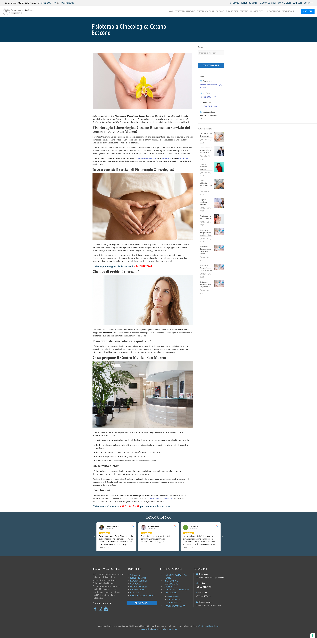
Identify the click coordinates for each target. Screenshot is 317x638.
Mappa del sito (171, 629)
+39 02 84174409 (48, 2)
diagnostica (166, 158)
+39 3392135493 (66, 2)
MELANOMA (173, 596)
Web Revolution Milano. (208, 626)
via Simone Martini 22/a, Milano (210, 577)
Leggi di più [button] (104, 547)
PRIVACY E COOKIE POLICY (142, 595)
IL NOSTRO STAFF (249, 2)
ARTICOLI (297, 2)
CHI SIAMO (234, 2)
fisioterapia (183, 158)
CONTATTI (308, 2)
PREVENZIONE (170, 592)
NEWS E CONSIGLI (138, 586)
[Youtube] (106, 608)
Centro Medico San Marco (160, 498)
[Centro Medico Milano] (19, 11)
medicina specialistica (146, 158)
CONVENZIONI (284, 2)
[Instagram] (100, 608)
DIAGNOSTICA (170, 586)
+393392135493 (203, 596)
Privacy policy (145, 629)
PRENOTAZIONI (137, 589)
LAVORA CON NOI (268, 2)
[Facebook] (95, 608)
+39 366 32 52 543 (208, 106)
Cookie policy (158, 629)
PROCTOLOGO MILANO (174, 605)
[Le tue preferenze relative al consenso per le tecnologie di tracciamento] (312, 635)
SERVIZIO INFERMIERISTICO (176, 589)
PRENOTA (307, 11)
